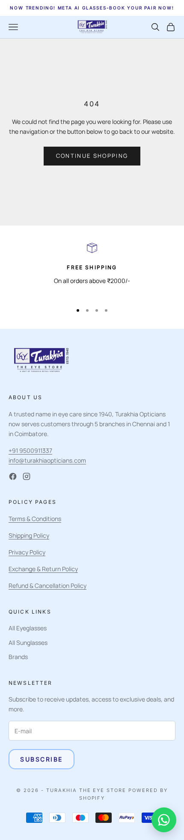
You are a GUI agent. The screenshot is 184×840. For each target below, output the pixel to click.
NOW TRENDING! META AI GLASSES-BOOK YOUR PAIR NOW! (92, 7)
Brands (18, 657)
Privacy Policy (27, 552)
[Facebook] (13, 476)
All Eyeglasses (28, 628)
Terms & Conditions (35, 519)
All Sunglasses (28, 642)
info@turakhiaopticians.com (47, 460)
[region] (92, 269)
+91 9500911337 (30, 450)
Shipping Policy (29, 535)
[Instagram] (26, 476)
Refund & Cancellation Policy (47, 585)
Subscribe (41, 759)
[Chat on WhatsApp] (163, 819)
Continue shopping (92, 156)
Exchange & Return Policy (43, 569)
